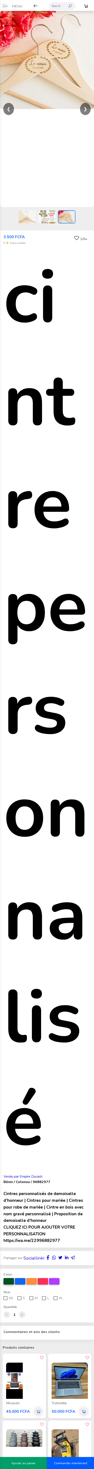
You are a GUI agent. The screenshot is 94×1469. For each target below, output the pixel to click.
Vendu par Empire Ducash (22, 1176)
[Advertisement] (47, 158)
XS (11, 1298)
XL (61, 1298)
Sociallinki (33, 1258)
